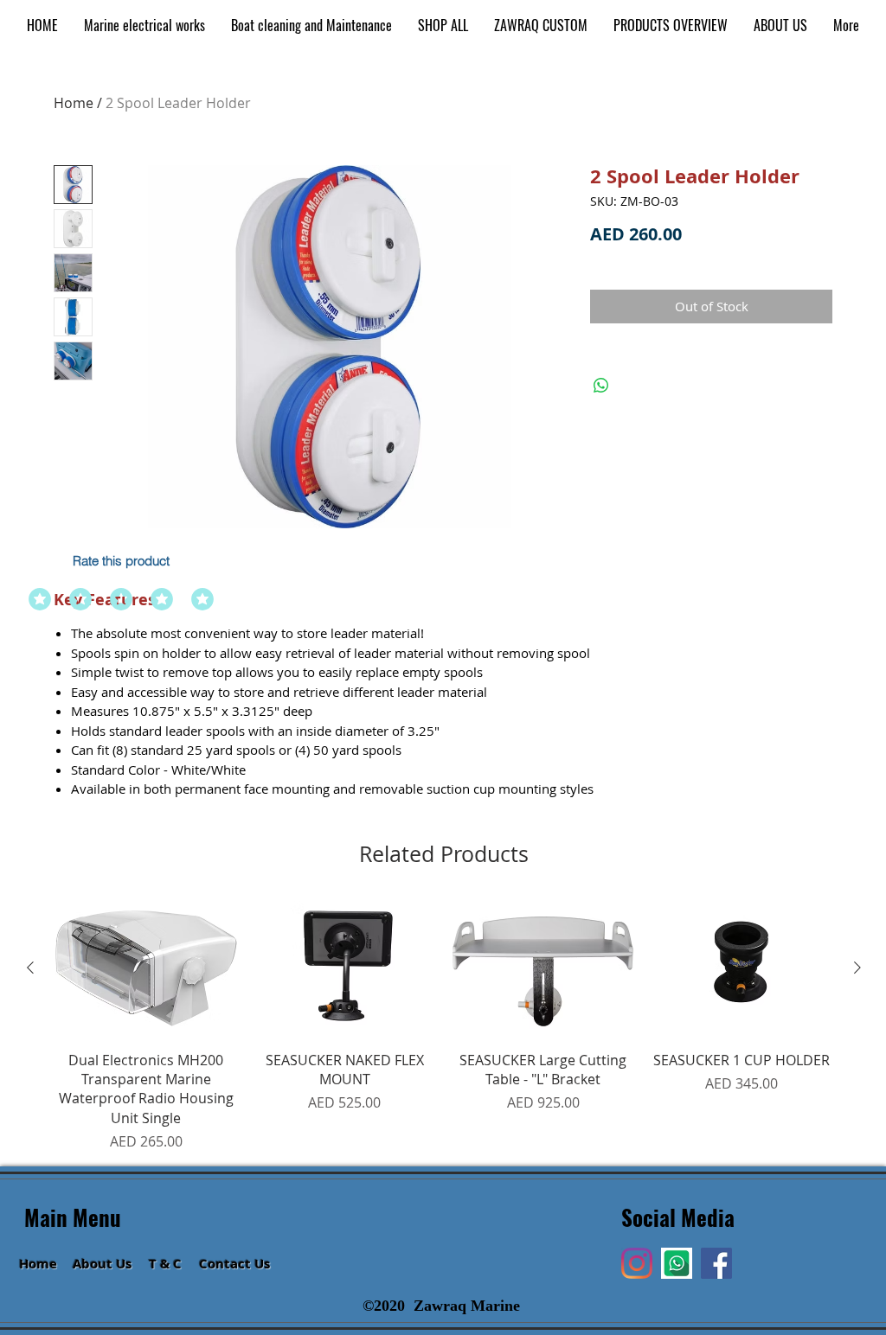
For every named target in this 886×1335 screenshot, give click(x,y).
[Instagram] (636, 1263)
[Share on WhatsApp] (601, 385)
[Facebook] (716, 1263)
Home (73, 102)
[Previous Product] (30, 967)
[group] (444, 1026)
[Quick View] (146, 969)
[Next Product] (857, 967)
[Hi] (676, 1263)
